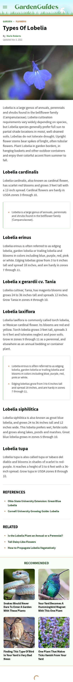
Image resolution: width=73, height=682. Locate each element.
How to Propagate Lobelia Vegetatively (32, 548)
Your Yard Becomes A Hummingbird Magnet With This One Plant (51, 607)
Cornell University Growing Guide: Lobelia (33, 511)
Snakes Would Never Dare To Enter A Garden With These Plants (18, 607)
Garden (7, 21)
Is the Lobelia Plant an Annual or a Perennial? (35, 535)
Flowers (21, 21)
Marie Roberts (14, 36)
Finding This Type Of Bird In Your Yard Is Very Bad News (19, 655)
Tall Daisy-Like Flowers (22, 542)
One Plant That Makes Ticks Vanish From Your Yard (52, 655)
